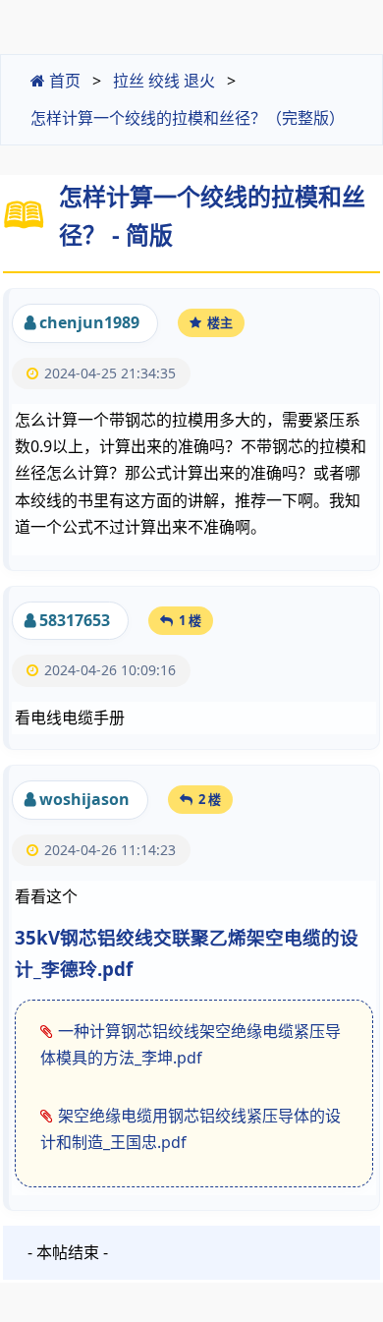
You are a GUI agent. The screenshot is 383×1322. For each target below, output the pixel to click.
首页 (63, 80)
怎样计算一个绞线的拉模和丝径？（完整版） (187, 118)
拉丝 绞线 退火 (164, 80)
